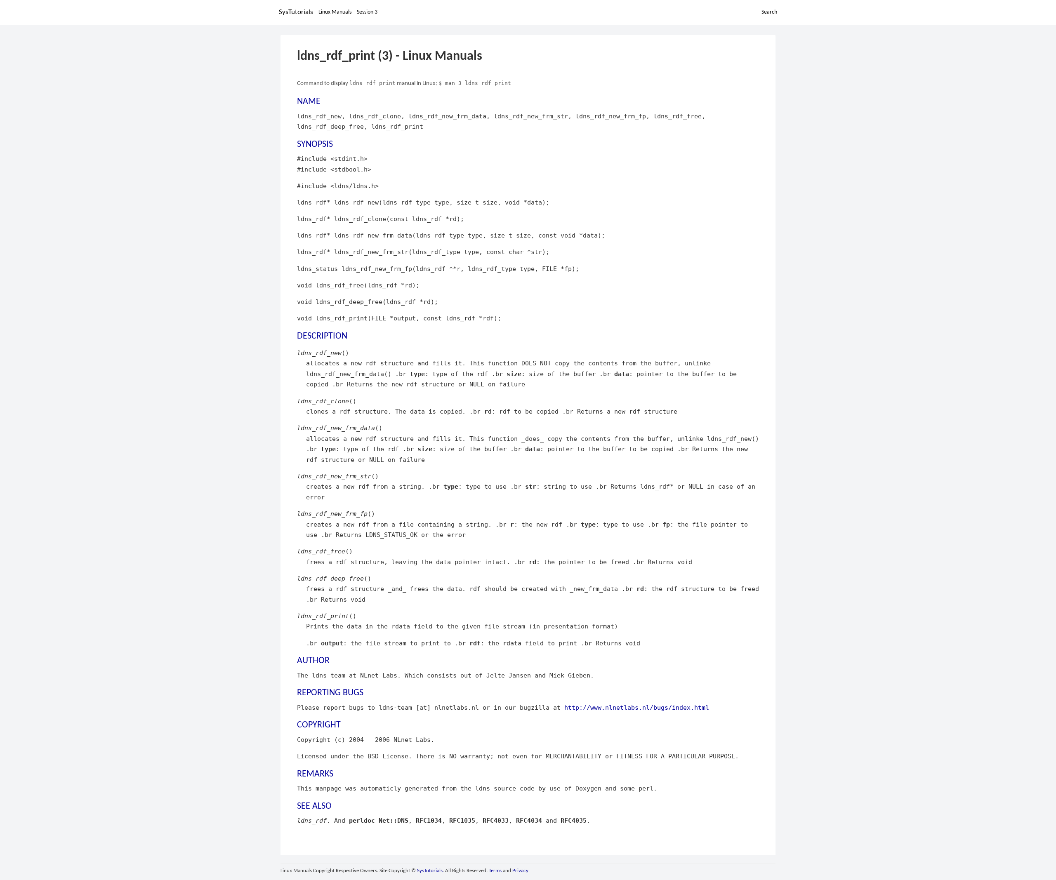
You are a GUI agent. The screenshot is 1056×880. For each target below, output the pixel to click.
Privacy (520, 870)
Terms (495, 870)
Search (769, 12)
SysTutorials (296, 12)
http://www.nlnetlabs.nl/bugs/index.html (636, 707)
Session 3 (367, 12)
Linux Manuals (334, 12)
